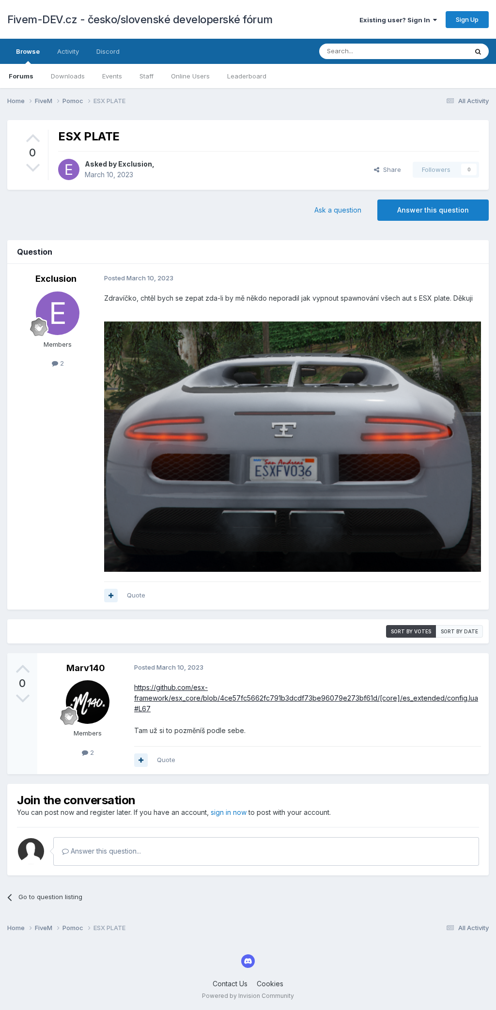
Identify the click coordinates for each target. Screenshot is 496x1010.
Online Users (190, 76)
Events (112, 76)
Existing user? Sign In (396, 20)
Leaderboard (246, 76)
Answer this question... (105, 851)
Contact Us (230, 983)
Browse (28, 51)
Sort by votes (411, 631)
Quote (136, 595)
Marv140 (85, 668)
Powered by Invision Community (248, 995)
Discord (108, 51)
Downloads (68, 76)
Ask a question (337, 210)
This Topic (439, 51)
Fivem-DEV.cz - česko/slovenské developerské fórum (140, 19)
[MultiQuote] (111, 595)
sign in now (229, 812)
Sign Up (467, 19)
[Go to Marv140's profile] (87, 702)
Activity (68, 51)
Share (390, 169)
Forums (21, 76)
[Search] (478, 51)
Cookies (270, 983)
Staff (147, 76)
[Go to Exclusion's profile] (68, 169)
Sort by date (459, 631)
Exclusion (135, 164)
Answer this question (433, 210)
